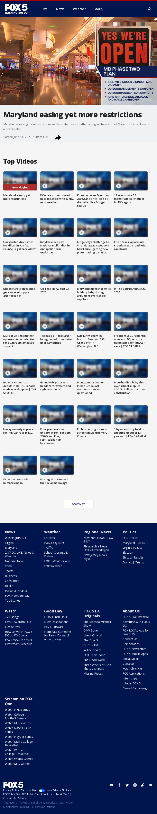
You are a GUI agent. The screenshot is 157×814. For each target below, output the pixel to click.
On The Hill (90, 645)
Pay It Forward (54, 627)
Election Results (133, 557)
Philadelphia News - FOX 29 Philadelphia (96, 548)
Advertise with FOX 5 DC (136, 623)
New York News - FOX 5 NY (98, 539)
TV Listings (12, 617)
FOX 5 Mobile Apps (135, 654)
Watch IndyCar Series (19, 737)
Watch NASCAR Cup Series (18, 730)
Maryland (11, 548)
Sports (9, 571)
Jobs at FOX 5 (132, 683)
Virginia (9, 543)
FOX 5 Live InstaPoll (136, 617)
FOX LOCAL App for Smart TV (136, 632)
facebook (119, 785)
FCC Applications (134, 673)
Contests (129, 664)
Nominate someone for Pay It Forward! (57, 633)
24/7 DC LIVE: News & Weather (19, 554)
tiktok (142, 785)
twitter (127, 785)
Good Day (53, 611)
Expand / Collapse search (149, 9)
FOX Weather (53, 566)
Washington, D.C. (16, 538)
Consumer (12, 581)
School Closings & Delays (56, 554)
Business (11, 576)
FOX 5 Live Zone (94, 655)
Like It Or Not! (92, 635)
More (98, 9)
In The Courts (92, 650)
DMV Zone (90, 630)
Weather (52, 531)
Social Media (131, 659)
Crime (9, 566)
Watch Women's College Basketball (17, 752)
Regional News (97, 531)
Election (128, 552)
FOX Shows (12, 627)
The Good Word (94, 660)
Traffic (48, 548)
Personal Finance (16, 591)
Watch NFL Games (17, 709)
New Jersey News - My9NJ (96, 557)
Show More (78, 503)
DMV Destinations (56, 622)
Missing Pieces (93, 673)
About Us (131, 611)
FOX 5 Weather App (57, 561)
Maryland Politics (134, 543)
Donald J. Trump (133, 562)
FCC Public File (132, 668)
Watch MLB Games (18, 723)
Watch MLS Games (17, 764)
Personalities (131, 644)
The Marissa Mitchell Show (97, 623)
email (150, 785)
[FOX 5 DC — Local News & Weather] (18, 9)
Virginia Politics (132, 548)
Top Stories (12, 600)
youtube (111, 785)
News (10, 531)
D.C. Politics (130, 538)
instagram (135, 785)
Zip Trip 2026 (53, 640)
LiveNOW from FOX (18, 622)
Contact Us (130, 639)
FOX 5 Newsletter (134, 649)
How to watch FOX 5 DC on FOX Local (18, 633)
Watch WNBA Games (19, 759)
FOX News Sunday (17, 595)
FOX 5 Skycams (54, 543)
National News (15, 561)
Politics (129, 531)
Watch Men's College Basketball (19, 743)
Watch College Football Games (15, 716)
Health (9, 586)
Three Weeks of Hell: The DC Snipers (97, 666)
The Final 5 (90, 640)
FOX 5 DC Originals (91, 613)
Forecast (50, 538)
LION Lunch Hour (55, 617)
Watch (11, 611)
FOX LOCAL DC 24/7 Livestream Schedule (18, 642)
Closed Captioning (135, 688)
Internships (130, 678)
